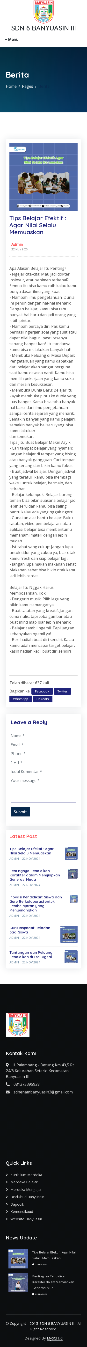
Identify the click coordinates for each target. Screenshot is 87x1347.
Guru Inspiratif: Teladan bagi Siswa (29, 929)
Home (11, 86)
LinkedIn (42, 699)
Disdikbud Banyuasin (27, 1196)
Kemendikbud (21, 1211)
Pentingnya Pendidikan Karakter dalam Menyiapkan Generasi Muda (34, 875)
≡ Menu (12, 39)
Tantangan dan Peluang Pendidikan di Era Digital (30, 954)
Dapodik (17, 1204)
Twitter (62, 691)
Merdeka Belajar (24, 1182)
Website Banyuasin (26, 1218)
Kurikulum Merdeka (26, 1174)
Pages (27, 86)
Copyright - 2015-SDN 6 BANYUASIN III (43, 1323)
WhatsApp (20, 699)
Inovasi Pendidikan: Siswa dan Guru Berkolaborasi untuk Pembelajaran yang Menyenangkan (35, 903)
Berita (44, 86)
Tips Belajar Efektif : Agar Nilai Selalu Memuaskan (31, 850)
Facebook (42, 691)
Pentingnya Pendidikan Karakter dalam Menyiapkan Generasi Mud (53, 1282)
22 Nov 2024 (31, 859)
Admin (17, 244)
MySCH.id (55, 1338)
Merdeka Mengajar (26, 1189)
